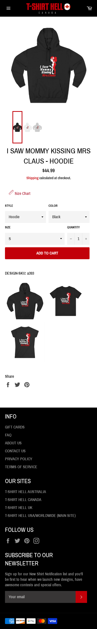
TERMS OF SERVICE (21, 467)
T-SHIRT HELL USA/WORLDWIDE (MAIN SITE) (40, 515)
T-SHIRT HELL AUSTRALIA (25, 492)
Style (9, 206)
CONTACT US (15, 451)
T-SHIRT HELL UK (18, 507)
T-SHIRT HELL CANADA (23, 500)
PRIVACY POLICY (18, 459)
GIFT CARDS (15, 427)
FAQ (8, 435)
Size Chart (22, 193)
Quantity (73, 227)
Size (8, 227)
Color (52, 206)
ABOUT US (13, 443)
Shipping (32, 178)
